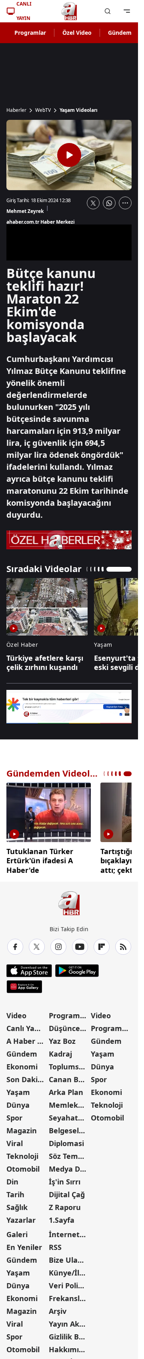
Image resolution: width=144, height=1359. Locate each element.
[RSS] (123, 944)
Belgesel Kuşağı (69, 1127)
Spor (14, 1115)
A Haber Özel (26, 1038)
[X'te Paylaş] (93, 203)
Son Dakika (26, 1076)
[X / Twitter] (37, 944)
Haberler (16, 110)
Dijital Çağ (67, 1191)
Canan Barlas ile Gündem (69, 1076)
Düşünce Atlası (69, 1025)
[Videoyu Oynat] (69, 155)
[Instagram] (58, 944)
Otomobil (23, 1166)
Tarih (15, 1191)
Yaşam (18, 1089)
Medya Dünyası (69, 1166)
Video (16, 1012)
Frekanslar (68, 1295)
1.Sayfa (61, 1217)
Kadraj (60, 1051)
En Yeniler (24, 1244)
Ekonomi (22, 1064)
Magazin (21, 1127)
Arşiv (57, 1308)
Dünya (18, 1102)
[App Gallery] (24, 984)
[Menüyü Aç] (127, 11)
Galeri (17, 1231)
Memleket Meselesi (69, 1102)
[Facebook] (15, 944)
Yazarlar (21, 1217)
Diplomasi (66, 1140)
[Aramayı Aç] (107, 11)
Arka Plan (66, 1089)
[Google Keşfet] (69, 707)
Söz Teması (68, 1153)
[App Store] (29, 968)
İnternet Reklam (69, 1231)
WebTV (43, 110)
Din (12, 1179)
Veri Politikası (69, 1282)
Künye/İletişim (69, 1270)
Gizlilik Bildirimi (69, 1334)
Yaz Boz (62, 1038)
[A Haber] (69, 11)
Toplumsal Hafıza (69, 1064)
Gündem (120, 32)
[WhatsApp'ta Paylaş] (109, 203)
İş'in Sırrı (64, 1179)
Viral (14, 1140)
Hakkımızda (69, 1346)
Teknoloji (22, 1153)
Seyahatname (69, 1115)
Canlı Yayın (25, 1025)
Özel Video (77, 32)
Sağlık (17, 1204)
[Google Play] (77, 968)
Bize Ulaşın (68, 1257)
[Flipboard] (102, 944)
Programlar (30, 32)
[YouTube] (80, 944)
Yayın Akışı (68, 1321)
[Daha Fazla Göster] (125, 203)
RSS (55, 1244)
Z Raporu (65, 1204)
